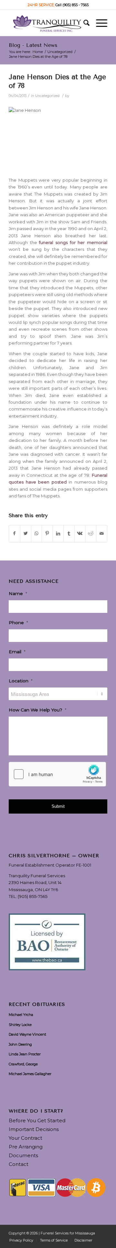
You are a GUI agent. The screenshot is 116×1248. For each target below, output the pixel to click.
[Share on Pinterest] (47, 533)
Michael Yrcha (21, 1014)
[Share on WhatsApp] (36, 533)
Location (21, 680)
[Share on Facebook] (14, 533)
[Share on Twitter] (25, 533)
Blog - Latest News (33, 45)
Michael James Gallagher (30, 1074)
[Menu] (98, 23)
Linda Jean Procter (25, 1054)
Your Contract (25, 1138)
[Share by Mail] (101, 533)
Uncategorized (47, 96)
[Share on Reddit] (90, 533)
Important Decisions (34, 1129)
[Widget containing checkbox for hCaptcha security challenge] (57, 774)
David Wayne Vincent (27, 1034)
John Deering (20, 1044)
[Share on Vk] (80, 533)
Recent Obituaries (37, 1004)
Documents (23, 1155)
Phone (18, 622)
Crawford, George (23, 1064)
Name (18, 593)
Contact (18, 1164)
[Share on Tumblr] (69, 533)
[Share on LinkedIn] (58, 533)
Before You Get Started (37, 1120)
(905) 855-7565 (32, 896)
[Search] (83, 23)
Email (17, 651)
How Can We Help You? (37, 709)
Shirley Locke (20, 1024)
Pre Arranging (26, 1147)
